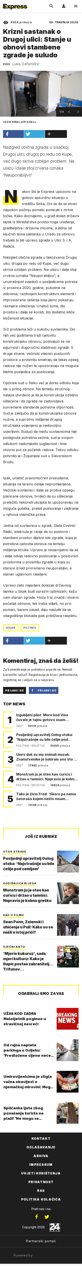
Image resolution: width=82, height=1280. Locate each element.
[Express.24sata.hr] (15, 3)
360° (20, 726)
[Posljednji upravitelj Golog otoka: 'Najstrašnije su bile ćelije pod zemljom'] (68, 861)
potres (29, 627)
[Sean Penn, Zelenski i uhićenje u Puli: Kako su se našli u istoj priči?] (68, 925)
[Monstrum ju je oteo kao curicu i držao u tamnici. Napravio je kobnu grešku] (68, 893)
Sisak (11, 627)
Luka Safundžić (26, 64)
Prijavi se (14, 690)
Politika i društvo (31, 745)
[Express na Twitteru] (46, 1216)
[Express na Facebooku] (36, 1216)
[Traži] (51, 6)
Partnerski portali (41, 1241)
